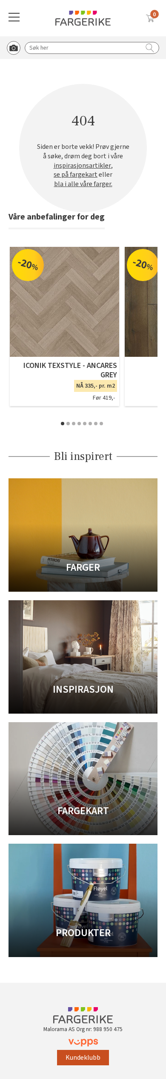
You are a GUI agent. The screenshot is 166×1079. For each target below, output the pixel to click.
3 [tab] (73, 423)
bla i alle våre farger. (83, 184)
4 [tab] (79, 423)
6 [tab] (90, 423)
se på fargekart (75, 174)
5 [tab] (84, 423)
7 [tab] (95, 423)
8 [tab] (101, 423)
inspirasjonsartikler (82, 165)
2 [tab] (68, 423)
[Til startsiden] (83, 18)
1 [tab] (62, 423)
